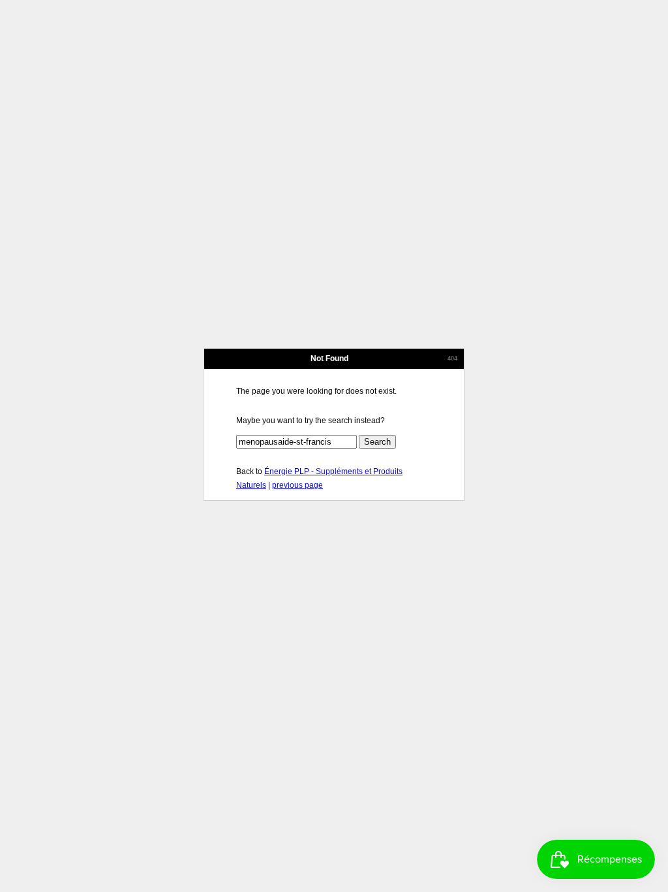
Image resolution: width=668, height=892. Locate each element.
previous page (297, 485)
